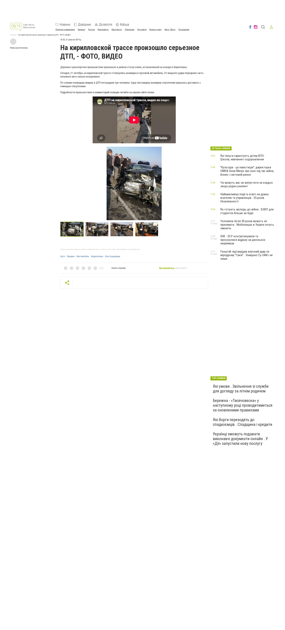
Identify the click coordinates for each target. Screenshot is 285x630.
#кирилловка (97, 256)
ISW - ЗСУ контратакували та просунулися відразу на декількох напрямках (242, 239)
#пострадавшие (112, 256)
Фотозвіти (142, 29)
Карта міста (117, 29)
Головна (13, 35)
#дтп (62, 256)
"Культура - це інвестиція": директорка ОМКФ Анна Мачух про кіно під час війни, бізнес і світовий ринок (247, 171)
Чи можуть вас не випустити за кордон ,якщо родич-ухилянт (246, 184)
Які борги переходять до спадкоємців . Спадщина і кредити (242, 422)
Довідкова (129, 29)
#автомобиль (82, 256)
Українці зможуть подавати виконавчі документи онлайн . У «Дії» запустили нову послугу (240, 438)
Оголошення (183, 29)
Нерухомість (103, 29)
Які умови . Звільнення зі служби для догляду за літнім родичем (241, 388)
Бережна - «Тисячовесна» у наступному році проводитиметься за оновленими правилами (242, 405)
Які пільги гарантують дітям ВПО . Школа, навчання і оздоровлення (242, 157)
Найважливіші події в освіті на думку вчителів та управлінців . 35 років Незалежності (244, 197)
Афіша (124, 24)
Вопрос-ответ (155, 29)
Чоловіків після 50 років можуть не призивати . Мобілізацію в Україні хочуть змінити (247, 224)
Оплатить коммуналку (65, 29)
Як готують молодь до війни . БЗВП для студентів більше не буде (247, 211)
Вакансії (81, 29)
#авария (71, 256)
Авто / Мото (170, 29)
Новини (65, 24)
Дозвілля (105, 24)
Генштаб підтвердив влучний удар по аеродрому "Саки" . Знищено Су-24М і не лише (246, 255)
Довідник (84, 24)
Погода (91, 29)
